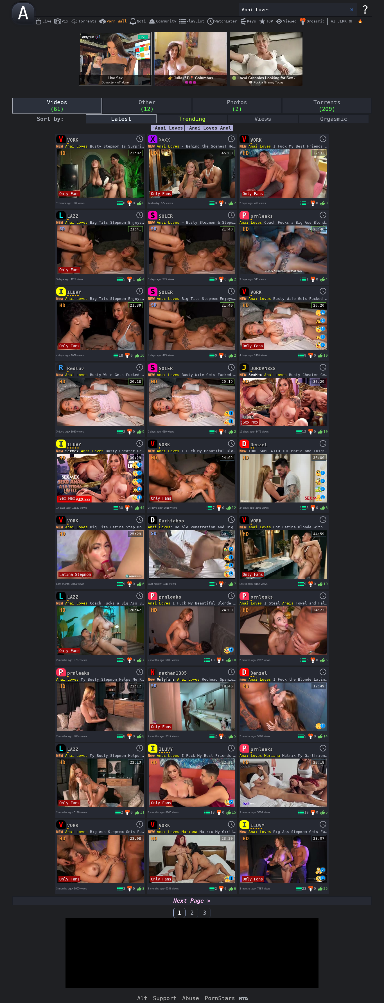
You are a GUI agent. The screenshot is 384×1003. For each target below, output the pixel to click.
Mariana (272, 755)
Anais (287, 603)
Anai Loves (76, 146)
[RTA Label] (243, 999)
